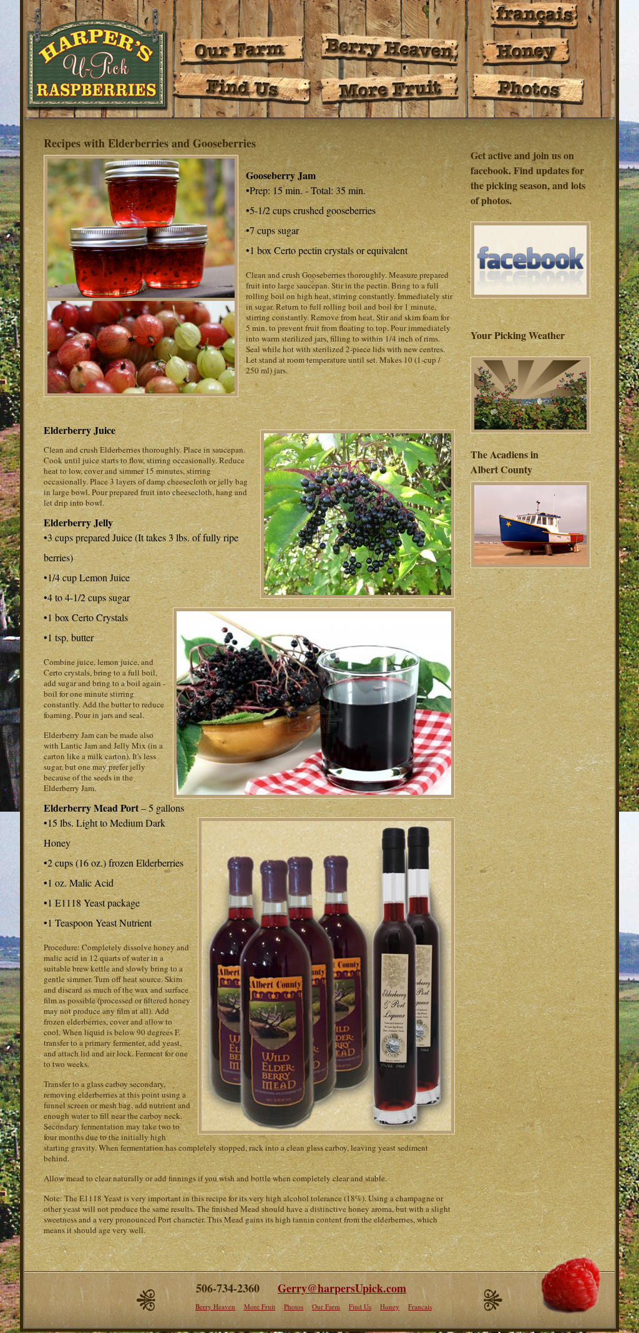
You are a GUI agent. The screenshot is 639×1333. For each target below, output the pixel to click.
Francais (420, 1306)
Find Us (360, 1306)
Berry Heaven (215, 1306)
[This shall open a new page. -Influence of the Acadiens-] (528, 568)
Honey (389, 1306)
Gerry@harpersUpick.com (342, 1288)
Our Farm (326, 1306)
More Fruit (259, 1306)
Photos (293, 1306)
